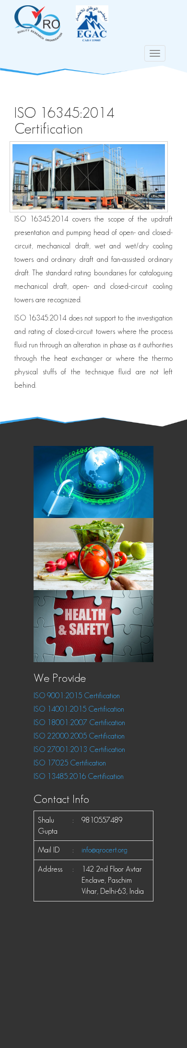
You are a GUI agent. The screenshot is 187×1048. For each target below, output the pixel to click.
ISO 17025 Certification (70, 763)
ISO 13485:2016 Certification (79, 776)
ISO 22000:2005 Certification (79, 736)
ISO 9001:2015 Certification (77, 695)
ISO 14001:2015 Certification (79, 709)
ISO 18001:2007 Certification (79, 722)
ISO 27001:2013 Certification (79, 749)
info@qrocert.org (105, 850)
